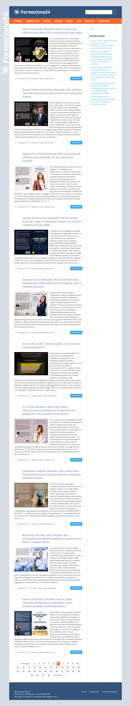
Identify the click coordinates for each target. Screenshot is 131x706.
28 (45, 671)
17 (51, 667)
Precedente (24, 664)
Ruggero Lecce (52, 696)
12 (23, 667)
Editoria (58, 21)
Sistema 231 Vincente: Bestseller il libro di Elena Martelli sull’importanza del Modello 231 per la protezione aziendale (51, 157)
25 (29, 671)
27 (40, 671)
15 (40, 667)
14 (34, 667)
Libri (79, 21)
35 (32, 675)
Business (18, 21)
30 (56, 671)
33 (73, 671)
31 (62, 671)
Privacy (84, 692)
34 (79, 671)
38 (48, 675)
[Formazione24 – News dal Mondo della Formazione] (32, 11)
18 (56, 667)
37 (43, 675)
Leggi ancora (76, 78)
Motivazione (104, 21)
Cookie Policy (94, 692)
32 (67, 671)
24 (23, 671)
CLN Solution (27, 696)
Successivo (59, 675)
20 (67, 667)
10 (77, 664)
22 (79, 667)
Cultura (47, 21)
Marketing (89, 21)
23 (18, 671)
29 (51, 671)
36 (37, 675)
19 (62, 667)
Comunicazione (32, 21)
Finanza (69, 21)
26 (34, 671)
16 (45, 667)
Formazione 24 (22, 79)
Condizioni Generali (109, 692)
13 (29, 667)
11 (18, 667)
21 (73, 667)
